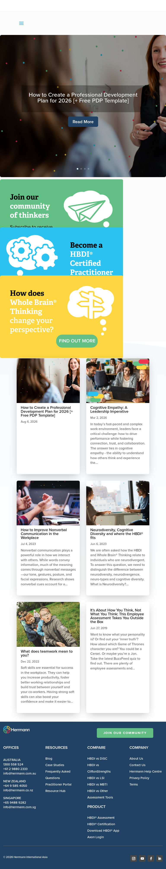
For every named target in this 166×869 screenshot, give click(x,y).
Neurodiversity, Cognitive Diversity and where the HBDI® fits (116, 533)
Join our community (125, 732)
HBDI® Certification (101, 824)
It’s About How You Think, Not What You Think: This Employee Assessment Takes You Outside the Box (117, 616)
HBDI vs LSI (95, 778)
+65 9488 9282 (14, 802)
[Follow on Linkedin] (159, 858)
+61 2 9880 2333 (15, 769)
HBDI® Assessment (101, 817)
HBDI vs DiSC (97, 758)
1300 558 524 (13, 764)
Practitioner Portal (58, 784)
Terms (133, 784)
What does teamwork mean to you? (47, 653)
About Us (136, 758)
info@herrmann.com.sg (19, 807)
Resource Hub (55, 791)
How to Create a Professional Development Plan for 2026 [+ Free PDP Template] (83, 98)
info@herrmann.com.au (19, 773)
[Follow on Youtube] (142, 858)
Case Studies (54, 765)
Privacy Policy (139, 778)
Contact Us (137, 765)
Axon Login (95, 837)
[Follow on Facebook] (151, 858)
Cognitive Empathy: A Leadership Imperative (109, 409)
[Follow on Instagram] (133, 858)
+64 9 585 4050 (15, 785)
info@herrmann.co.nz (18, 790)
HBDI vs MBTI (97, 784)
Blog (48, 758)
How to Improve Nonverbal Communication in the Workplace (44, 533)
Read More (83, 121)
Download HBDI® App (103, 830)
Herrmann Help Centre (145, 771)
